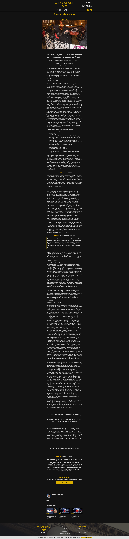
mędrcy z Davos (67, 172)
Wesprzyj (64, 482)
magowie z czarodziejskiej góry (67, 235)
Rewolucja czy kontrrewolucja (64, 63)
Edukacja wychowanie (59, 10)
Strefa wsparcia (89, 10)
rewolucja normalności (67, 456)
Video (48, 513)
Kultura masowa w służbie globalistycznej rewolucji (51, 516)
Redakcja (79, 528)
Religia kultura (65, 10)
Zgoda (82, 537)
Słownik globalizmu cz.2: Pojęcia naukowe (64, 516)
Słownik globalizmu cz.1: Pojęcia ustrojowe (77, 516)
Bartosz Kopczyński (44, 17)
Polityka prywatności (88, 537)
